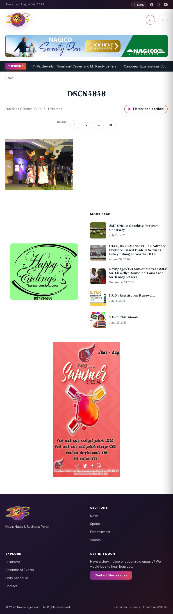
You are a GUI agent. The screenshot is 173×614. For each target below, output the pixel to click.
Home (9, 78)
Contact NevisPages (111, 575)
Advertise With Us (155, 607)
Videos (95, 540)
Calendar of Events (19, 570)
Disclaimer (120, 607)
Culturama (12, 562)
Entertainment (100, 532)
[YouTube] (166, 5)
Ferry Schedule (16, 578)
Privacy (135, 607)
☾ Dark (139, 4)
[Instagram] (159, 5)
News (94, 516)
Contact (11, 586)
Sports (95, 524)
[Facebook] (152, 5)
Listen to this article (146, 109)
